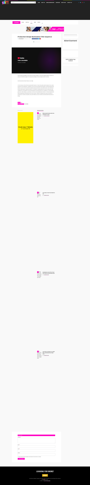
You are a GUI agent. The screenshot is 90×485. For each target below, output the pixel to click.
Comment (19, 437)
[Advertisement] (45, 12)
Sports (39, 22)
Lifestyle (27, 22)
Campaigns (58, 2)
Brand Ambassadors (50, 2)
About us (43, 2)
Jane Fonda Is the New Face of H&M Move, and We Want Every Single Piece (49, 352)
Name (19, 444)
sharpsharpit (21, 38)
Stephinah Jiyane (46, 195)
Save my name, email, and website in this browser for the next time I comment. (30, 456)
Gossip (23, 22)
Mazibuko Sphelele (46, 115)
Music (31, 23)
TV (42, 23)
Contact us (69, 2)
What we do (63, 2)
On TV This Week (47, 480)
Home (39, 2)
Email (19, 448)
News (35, 22)
